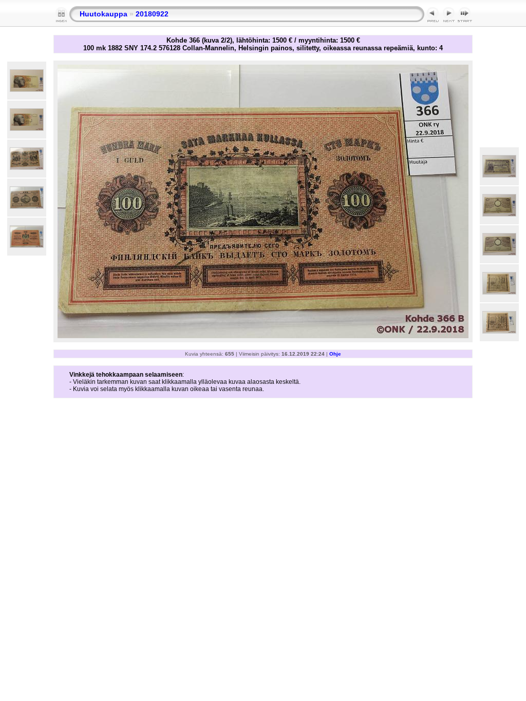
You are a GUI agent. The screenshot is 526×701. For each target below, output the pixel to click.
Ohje (335, 354)
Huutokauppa (103, 14)
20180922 (152, 14)
